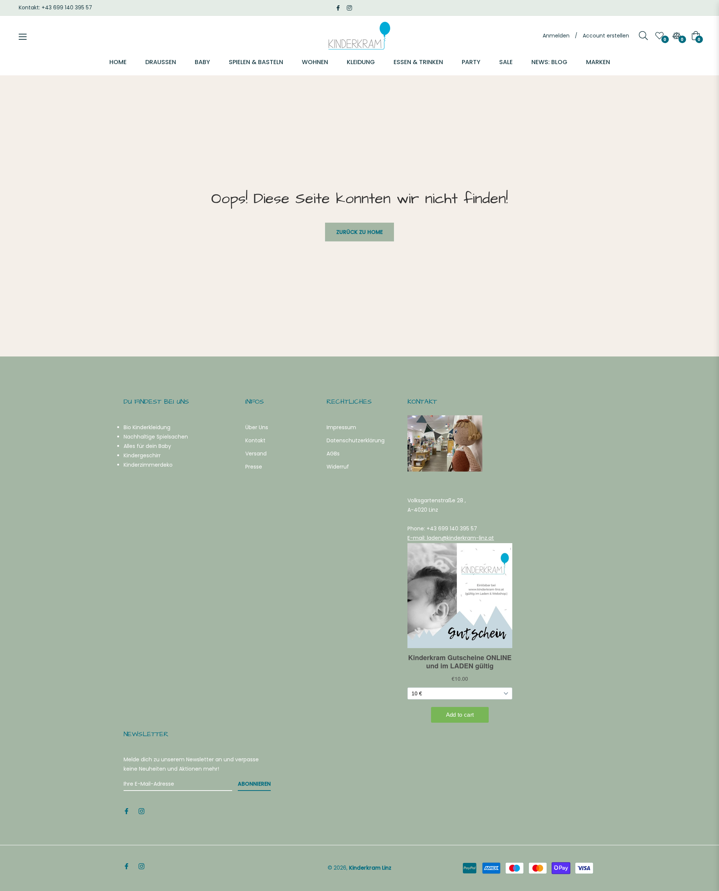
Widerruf (338, 466)
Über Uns (256, 427)
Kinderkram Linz (370, 868)
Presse (253, 466)
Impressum (341, 427)
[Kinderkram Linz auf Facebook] (338, 7)
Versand (256, 453)
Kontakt (255, 440)
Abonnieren (254, 784)
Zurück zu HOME (359, 232)
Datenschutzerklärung (356, 440)
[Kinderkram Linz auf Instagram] (349, 7)
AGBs (333, 453)
